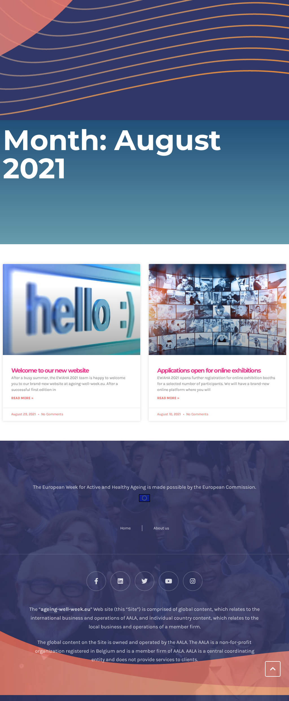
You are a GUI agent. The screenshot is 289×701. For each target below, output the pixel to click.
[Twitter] (144, 581)
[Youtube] (168, 581)
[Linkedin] (120, 581)
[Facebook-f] (96, 581)
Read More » (22, 398)
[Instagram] (193, 581)
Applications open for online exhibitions (208, 370)
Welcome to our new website (50, 370)
